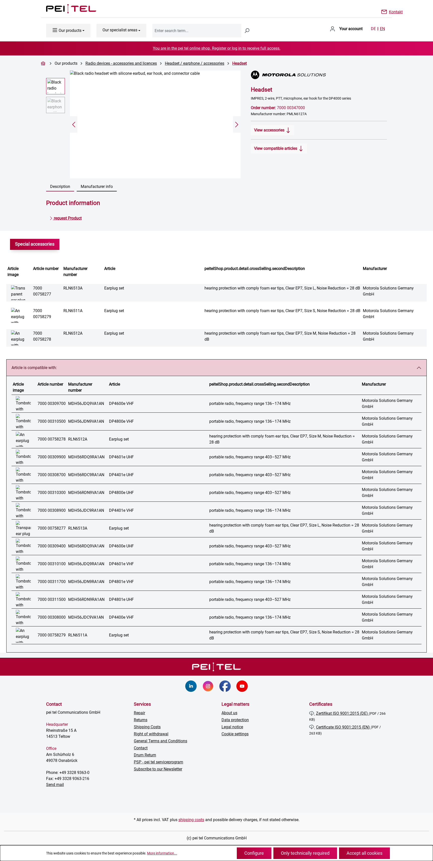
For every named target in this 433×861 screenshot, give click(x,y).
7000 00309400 (52, 546)
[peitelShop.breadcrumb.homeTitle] (44, 63)
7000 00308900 (52, 510)
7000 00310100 (52, 563)
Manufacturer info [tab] (97, 186)
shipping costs (191, 819)
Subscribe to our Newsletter (158, 769)
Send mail (55, 784)
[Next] (237, 124)
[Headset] (155, 124)
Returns (140, 720)
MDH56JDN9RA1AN (86, 581)
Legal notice (232, 727)
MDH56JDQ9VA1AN (86, 403)
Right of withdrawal (151, 734)
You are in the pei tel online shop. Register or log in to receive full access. (216, 48)
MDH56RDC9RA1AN (86, 474)
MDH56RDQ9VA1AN (86, 546)
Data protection (235, 720)
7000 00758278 (52, 439)
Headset (239, 63)
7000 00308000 (52, 617)
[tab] (60, 186)
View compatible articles (276, 148)
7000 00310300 (52, 492)
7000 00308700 (52, 474)
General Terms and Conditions (160, 741)
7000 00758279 (52, 635)
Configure (254, 853)
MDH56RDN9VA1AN (86, 492)
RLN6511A (72, 310)
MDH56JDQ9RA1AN (86, 563)
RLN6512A (72, 333)
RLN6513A (72, 288)
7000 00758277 (52, 528)
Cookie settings (235, 734)
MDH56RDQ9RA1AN (86, 457)
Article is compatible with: (34, 367)
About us (229, 712)
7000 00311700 (52, 581)
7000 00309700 (52, 403)
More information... (162, 853)
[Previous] (73, 124)
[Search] (247, 30)
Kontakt (396, 12)
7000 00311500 (52, 599)
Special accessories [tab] (34, 244)
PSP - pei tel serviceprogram (158, 762)
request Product (67, 218)
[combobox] (196, 30)
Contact (141, 748)
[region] (143, 124)
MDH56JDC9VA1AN (86, 617)
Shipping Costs (147, 727)
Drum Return (145, 755)
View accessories (269, 130)
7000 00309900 (52, 457)
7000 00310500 (52, 421)
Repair (139, 712)
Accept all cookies (364, 853)
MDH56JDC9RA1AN (86, 510)
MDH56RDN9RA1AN (86, 599)
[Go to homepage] (66, 9)
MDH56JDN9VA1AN (86, 421)
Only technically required (305, 853)
